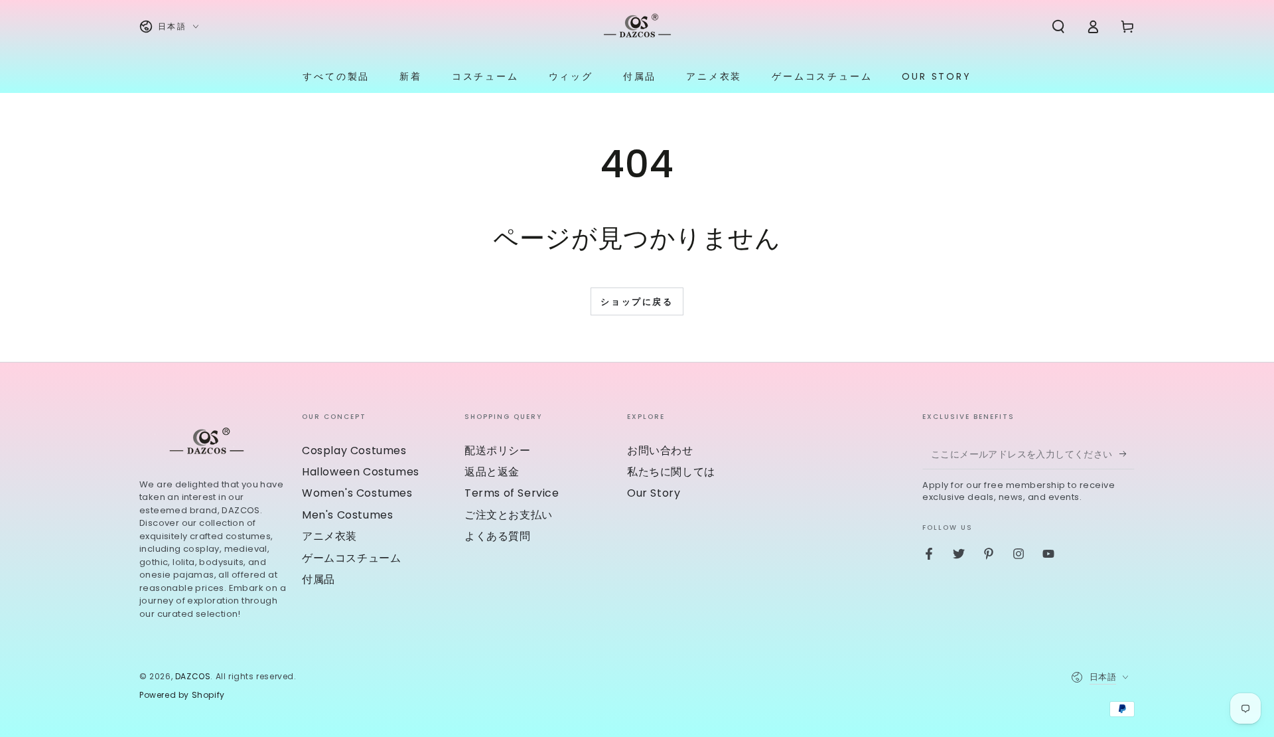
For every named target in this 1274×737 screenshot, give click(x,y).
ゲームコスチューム (351, 558)
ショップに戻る (637, 301)
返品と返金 (492, 471)
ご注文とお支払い (508, 515)
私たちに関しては (671, 471)
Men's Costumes (347, 515)
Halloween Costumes (360, 471)
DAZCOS (193, 676)
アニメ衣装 (329, 536)
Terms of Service (511, 493)
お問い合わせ (660, 450)
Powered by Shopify (182, 695)
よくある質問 (497, 536)
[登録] (1127, 454)
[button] (1058, 26)
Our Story (653, 493)
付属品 (318, 579)
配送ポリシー (497, 450)
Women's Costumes (357, 493)
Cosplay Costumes (354, 450)
